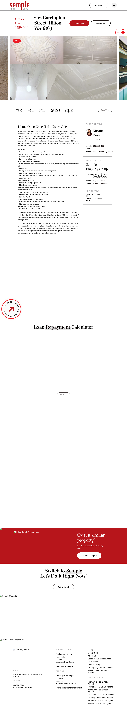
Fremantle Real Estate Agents (98, 683)
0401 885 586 (98, 146)
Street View (105, 110)
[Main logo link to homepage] (19, 5)
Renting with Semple (65, 676)
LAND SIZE (88, 199)
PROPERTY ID (90, 195)
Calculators (93, 662)
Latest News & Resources (99, 659)
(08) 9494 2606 (99, 149)
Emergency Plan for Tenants (100, 668)
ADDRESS (17, 670)
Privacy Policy (94, 665)
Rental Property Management (69, 688)
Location (89, 174)
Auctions (59, 659)
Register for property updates (66, 683)
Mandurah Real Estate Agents (98, 691)
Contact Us (93, 653)
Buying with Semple (64, 654)
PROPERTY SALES (64, 649)
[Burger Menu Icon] (114, 5)
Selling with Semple (64, 666)
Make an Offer (101, 23)
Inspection (59, 681)
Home (90, 650)
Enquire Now (79, 23)
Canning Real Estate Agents (100, 698)
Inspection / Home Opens (65, 662)
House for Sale (61, 657)
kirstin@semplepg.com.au (103, 152)
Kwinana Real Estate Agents (100, 687)
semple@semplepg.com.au (103, 183)
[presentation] (4, 70)
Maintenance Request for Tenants (99, 672)
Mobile (89, 146)
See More (63, 394)
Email (88, 151)
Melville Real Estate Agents (100, 704)
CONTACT (17, 680)
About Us (92, 656)
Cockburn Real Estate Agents (101, 695)
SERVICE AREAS (95, 677)
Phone (88, 149)
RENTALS (60, 671)
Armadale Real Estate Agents (101, 701)
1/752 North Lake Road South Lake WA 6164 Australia (28, 675)
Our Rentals (60, 678)
